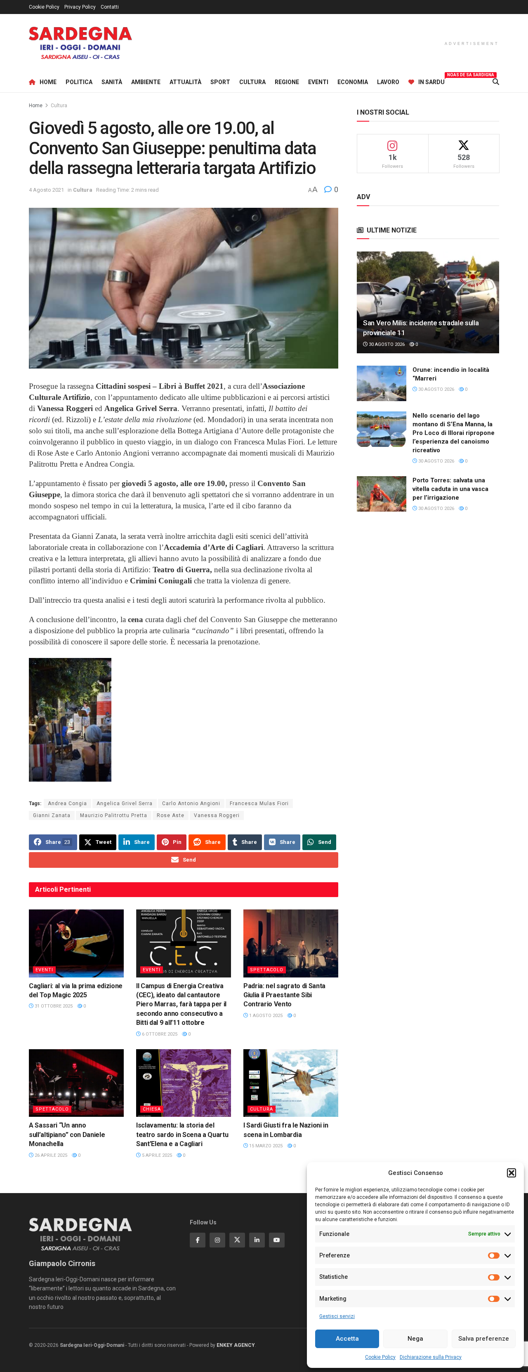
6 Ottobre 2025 (159, 1034)
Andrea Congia (67, 803)
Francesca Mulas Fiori (259, 803)
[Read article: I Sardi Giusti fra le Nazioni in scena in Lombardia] (290, 1083)
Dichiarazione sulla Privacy (431, 1357)
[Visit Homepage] (80, 43)
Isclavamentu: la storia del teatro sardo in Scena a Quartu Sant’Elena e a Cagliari (182, 1134)
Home (48, 82)
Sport (220, 82)
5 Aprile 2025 (156, 1155)
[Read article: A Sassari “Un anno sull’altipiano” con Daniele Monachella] (76, 1083)
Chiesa (152, 1109)
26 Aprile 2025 (50, 1155)
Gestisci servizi (337, 1316)
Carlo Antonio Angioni (191, 803)
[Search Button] (496, 82)
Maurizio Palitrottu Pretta (113, 815)
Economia (352, 82)
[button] (511, 1173)
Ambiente (145, 82)
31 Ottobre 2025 (53, 1006)
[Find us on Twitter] (237, 1240)
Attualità (185, 82)
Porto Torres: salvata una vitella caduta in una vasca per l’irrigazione (450, 489)
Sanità (111, 82)
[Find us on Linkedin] (257, 1240)
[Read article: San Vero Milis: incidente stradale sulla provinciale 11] (428, 302)
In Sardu (431, 80)
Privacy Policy (80, 7)
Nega (415, 1338)
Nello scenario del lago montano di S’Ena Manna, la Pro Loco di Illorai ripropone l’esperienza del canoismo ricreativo (453, 433)
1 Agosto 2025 (265, 1015)
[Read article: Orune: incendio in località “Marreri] (381, 383)
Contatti (110, 7)
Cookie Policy (380, 1357)
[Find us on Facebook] (197, 1240)
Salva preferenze (483, 1338)
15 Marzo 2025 (265, 1146)
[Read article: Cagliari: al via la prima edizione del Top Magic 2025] (76, 943)
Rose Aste (170, 815)
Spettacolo (266, 970)
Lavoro (388, 82)
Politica (79, 82)
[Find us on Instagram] (217, 1240)
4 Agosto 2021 (46, 190)
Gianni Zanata (52, 815)
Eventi (318, 82)
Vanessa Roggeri (217, 815)
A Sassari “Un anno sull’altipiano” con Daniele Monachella (67, 1134)
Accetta (347, 1338)
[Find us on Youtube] (277, 1240)
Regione (287, 82)
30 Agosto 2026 (386, 344)
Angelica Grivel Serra (125, 803)
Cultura (252, 82)
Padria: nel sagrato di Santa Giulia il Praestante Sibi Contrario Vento (284, 995)
